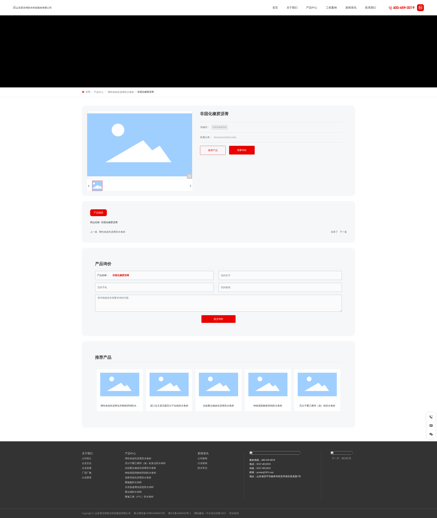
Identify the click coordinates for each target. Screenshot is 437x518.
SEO (223, 513)
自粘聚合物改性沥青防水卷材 (218, 405)
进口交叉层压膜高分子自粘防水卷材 (169, 405)
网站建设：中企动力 (205, 513)
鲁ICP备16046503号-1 (179, 513)
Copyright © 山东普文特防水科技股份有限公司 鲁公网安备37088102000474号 (123, 513)
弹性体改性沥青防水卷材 (121, 92)
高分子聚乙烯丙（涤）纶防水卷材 (317, 405)
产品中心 (98, 92)
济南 (218, 513)
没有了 (334, 232)
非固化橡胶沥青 (219, 127)
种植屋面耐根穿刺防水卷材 (267, 405)
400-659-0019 (403, 7)
